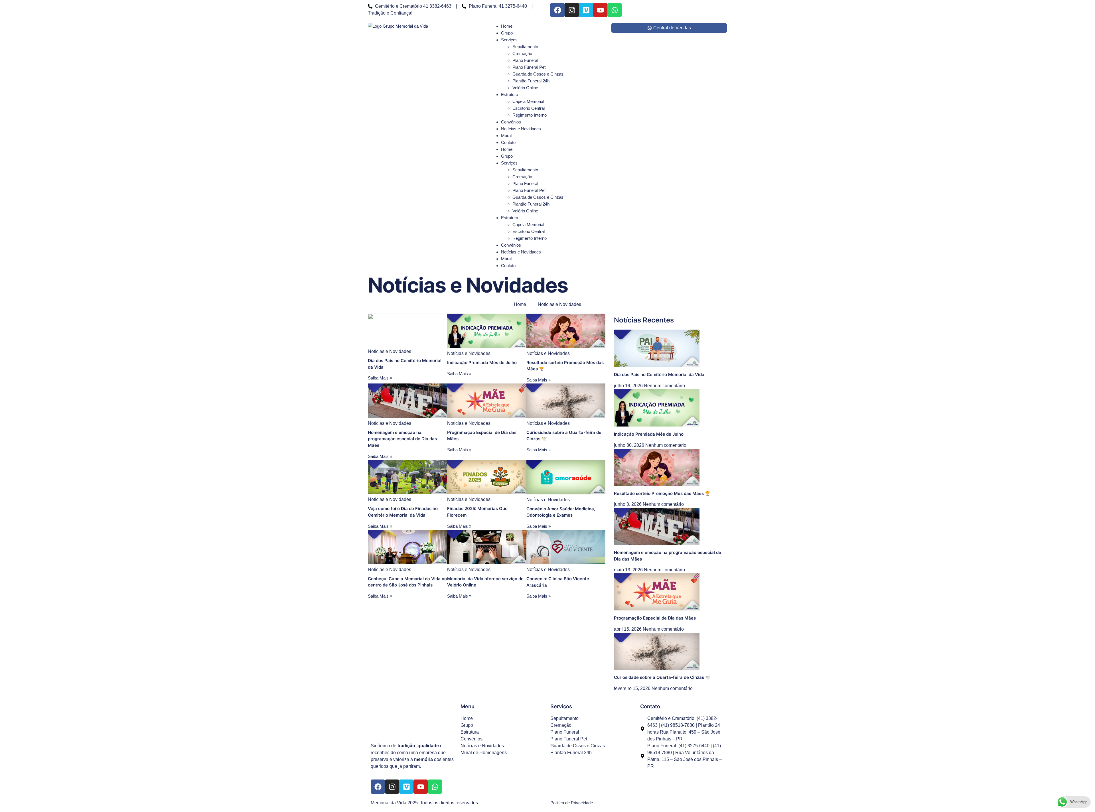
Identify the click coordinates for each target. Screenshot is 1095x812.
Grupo (507, 33)
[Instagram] (572, 10)
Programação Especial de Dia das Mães (655, 618)
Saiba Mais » (380, 377)
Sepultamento (525, 46)
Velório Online (525, 87)
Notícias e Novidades (521, 128)
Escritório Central (528, 108)
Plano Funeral (525, 60)
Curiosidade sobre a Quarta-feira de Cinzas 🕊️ (662, 677)
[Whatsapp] (614, 10)
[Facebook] (557, 10)
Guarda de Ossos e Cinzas (537, 74)
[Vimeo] (586, 10)
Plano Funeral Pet (529, 67)
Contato (508, 142)
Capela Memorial (528, 101)
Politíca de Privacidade (571, 802)
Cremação (522, 53)
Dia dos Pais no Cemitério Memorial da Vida (659, 374)
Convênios (511, 121)
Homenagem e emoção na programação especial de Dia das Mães (402, 439)
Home (506, 26)
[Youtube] (600, 10)
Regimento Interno (529, 115)
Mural (506, 135)
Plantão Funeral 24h (530, 80)
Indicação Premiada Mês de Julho (482, 362)
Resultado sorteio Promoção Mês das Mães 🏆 (662, 493)
